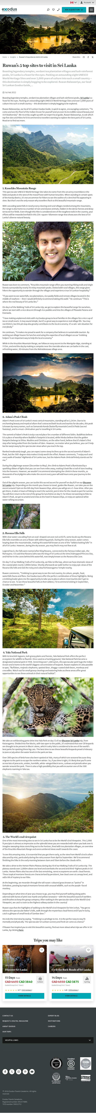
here (21, 930)
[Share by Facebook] (88, 57)
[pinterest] (25, 1071)
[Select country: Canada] (73, 2)
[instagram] (18, 1071)
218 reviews (73, 990)
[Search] (48, 9)
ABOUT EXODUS (8, 1026)
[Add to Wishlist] (41, 950)
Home (4, 57)
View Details (24, 996)
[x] (11, 1071)
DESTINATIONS (54, 1021)
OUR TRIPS (6, 1032)
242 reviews (27, 990)
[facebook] (5, 1071)
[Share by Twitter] (93, 57)
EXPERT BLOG (53, 1016)
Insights (13, 57)
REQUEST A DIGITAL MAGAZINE (15, 1021)
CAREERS (51, 1026)
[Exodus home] (9, 9)
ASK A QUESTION (72, 10)
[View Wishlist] (53, 9)
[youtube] (32, 1071)
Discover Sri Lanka (70, 740)
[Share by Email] (84, 57)
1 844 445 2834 (58, 9)
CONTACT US (7, 1016)
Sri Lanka (84, 98)
